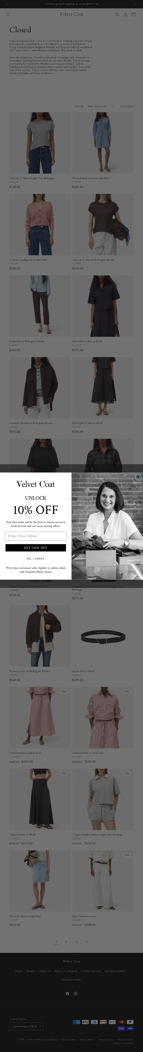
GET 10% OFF (36, 548)
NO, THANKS (36, 558)
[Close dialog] (138, 477)
